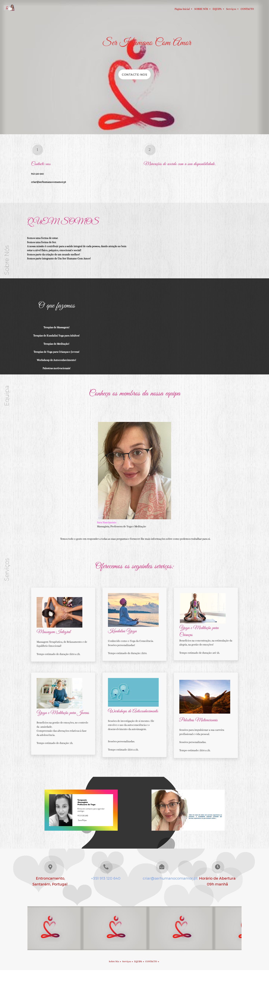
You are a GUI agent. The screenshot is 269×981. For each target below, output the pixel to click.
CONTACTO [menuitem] (151, 961)
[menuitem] (182, 9)
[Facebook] (140, 954)
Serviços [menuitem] (126, 961)
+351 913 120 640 (105, 878)
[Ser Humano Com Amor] (9, 9)
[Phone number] (123, 954)
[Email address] (129, 954)
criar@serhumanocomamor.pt (170, 878)
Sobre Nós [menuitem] (114, 961)
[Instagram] (145, 954)
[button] (58, 928)
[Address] (134, 954)
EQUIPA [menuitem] (138, 961)
